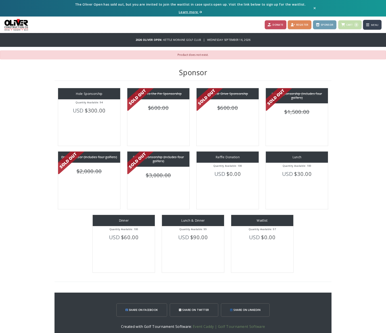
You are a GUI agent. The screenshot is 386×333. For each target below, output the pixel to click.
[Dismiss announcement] (315, 8)
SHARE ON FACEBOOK (143, 310)
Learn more (189, 12)
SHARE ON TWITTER (195, 310)
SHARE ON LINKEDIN (247, 310)
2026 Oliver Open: (149, 40)
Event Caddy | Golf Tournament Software (229, 326)
